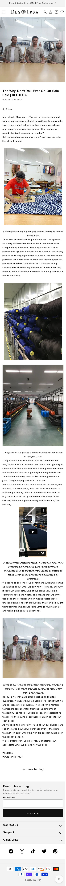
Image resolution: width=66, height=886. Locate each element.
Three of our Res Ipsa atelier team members (29, 679)
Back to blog (33, 763)
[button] (4, 12)
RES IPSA (35, 880)
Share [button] (9, 107)
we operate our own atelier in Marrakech (35, 479)
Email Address (9, 798)
